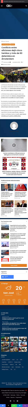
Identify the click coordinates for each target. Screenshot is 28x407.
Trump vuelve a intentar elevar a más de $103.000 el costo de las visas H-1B (6, 194)
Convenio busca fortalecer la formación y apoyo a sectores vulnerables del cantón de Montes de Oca (18, 244)
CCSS (13, 359)
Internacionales (5, 44)
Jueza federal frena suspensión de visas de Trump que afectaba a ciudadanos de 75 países (7, 211)
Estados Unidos (17, 362)
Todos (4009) (14, 265)
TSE (11, 369)
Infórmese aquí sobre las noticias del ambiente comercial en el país (16, 258)
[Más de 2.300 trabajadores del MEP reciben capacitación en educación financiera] (5, 339)
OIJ (22, 367)
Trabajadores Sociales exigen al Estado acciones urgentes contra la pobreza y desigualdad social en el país (18, 236)
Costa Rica (4, 362)
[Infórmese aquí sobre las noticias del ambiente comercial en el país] (5, 259)
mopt (13, 367)
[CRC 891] (8, 5)
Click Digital (23, 392)
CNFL (21, 359)
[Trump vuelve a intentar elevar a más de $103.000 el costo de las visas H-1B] (7, 187)
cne (17, 359)
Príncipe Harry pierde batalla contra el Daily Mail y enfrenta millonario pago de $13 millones (20, 211)
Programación (19, 397)
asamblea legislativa (6, 359)
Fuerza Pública (5, 364)
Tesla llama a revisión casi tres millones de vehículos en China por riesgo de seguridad (20, 194)
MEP (20, 364)
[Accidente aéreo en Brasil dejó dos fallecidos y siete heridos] (5, 252)
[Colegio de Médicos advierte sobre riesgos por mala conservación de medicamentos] (14, 349)
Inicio (3, 41)
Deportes (12, 397)
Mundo (7, 41)
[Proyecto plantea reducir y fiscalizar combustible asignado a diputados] (23, 349)
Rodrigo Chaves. (5, 369)
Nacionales (18, 367)
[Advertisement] (14, 23)
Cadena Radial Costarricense (8, 392)
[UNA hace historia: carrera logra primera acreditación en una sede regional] (14, 344)
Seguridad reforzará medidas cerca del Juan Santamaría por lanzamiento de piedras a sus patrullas (18, 228)
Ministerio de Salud (6, 367)
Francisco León (6, 62)
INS (16, 364)
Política (18, 395)
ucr (14, 369)
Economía (23, 395)
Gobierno (12, 364)
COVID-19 (10, 362)
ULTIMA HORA (6, 395)
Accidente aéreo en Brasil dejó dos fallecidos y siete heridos (18, 251)
